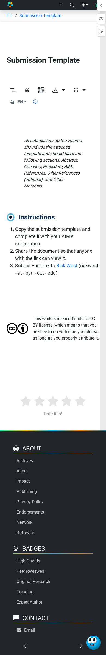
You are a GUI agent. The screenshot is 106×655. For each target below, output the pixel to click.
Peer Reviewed (30, 571)
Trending (25, 591)
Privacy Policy (30, 501)
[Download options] (58, 90)
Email (29, 630)
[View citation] (27, 90)
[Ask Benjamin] (93, 643)
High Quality (28, 561)
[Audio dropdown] (79, 90)
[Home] (10, 5)
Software (25, 532)
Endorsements (30, 512)
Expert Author (29, 602)
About (22, 470)
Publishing (27, 491)
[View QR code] (41, 90)
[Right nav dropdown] (60, 5)
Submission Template (40, 15)
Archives (25, 460)
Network (24, 522)
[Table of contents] (8, 15)
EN (20, 101)
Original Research (33, 581)
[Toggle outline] (13, 90)
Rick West (67, 265)
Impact (23, 481)
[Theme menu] (84, 5)
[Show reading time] (35, 101)
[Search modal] (72, 5)
